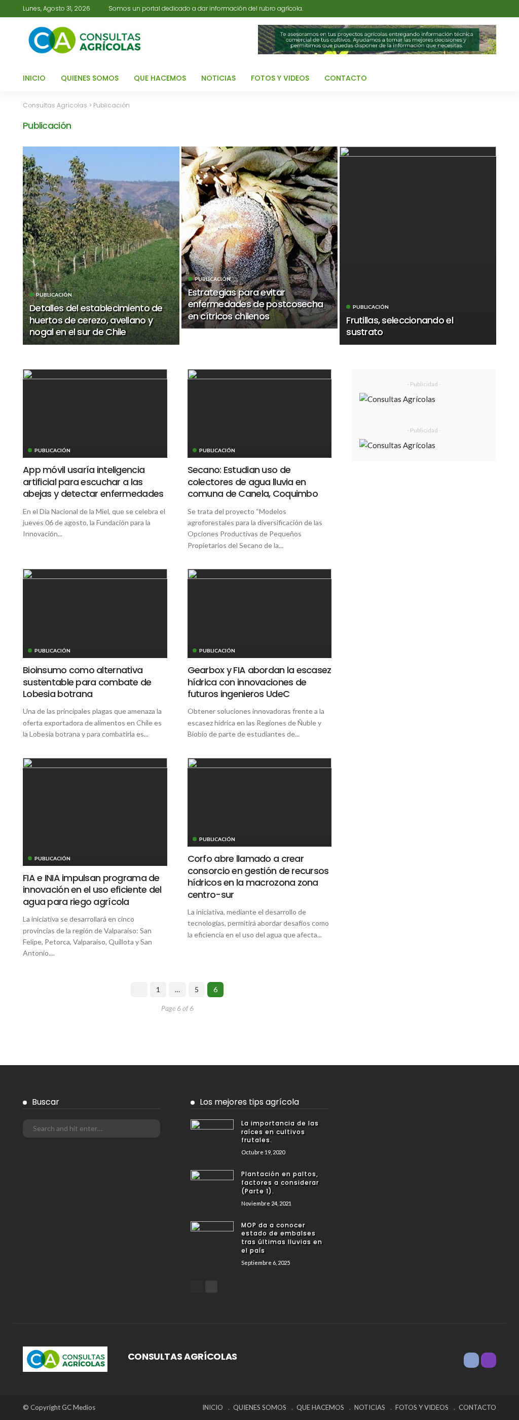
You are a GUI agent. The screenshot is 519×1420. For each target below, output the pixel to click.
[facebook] (463, 8)
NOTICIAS (218, 78)
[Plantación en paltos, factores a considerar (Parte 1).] (212, 1184)
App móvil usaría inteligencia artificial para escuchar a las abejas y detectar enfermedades (93, 481)
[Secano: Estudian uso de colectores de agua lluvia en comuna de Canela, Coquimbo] (260, 413)
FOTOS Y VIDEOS (280, 78)
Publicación (54, 294)
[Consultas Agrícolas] (65, 1358)
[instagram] (477, 8)
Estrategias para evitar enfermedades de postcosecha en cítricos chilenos (255, 304)
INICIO (34, 78)
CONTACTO (345, 78)
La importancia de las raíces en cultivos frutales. (280, 1132)
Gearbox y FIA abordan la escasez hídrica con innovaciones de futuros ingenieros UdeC (259, 682)
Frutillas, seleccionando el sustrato (399, 326)
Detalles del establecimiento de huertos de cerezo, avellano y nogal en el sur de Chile (96, 320)
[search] (490, 8)
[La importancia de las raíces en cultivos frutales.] (212, 1133)
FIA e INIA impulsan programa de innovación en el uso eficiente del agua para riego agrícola (92, 889)
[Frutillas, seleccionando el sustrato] (418, 245)
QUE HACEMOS (160, 78)
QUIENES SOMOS (90, 78)
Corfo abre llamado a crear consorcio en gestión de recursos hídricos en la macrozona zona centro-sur (258, 876)
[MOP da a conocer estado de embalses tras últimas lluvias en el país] (212, 1235)
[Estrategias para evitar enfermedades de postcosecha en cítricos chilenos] (259, 238)
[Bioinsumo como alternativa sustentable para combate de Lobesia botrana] (95, 613)
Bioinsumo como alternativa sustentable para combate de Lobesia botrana (87, 682)
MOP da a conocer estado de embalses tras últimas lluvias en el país (281, 1238)
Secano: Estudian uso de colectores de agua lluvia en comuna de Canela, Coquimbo (253, 481)
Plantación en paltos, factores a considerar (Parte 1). (280, 1182)
